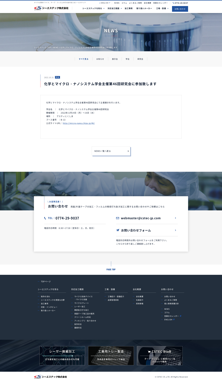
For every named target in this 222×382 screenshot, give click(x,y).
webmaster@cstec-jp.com (141, 218)
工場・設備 (161, 8)
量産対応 (78, 327)
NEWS (116, 3)
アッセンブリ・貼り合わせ (85, 320)
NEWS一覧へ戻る (102, 151)
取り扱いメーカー (144, 8)
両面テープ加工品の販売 (84, 313)
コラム (124, 3)
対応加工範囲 (113, 8)
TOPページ (46, 281)
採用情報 (139, 303)
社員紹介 (139, 300)
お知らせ (100, 59)
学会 (128, 59)
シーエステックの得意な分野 (53, 300)
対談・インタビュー (49, 307)
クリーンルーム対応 (82, 317)
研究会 (140, 59)
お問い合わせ (180, 9)
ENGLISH (104, 3)
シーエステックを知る (92, 8)
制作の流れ (45, 296)
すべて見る (84, 59)
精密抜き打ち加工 (81, 310)
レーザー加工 (79, 306)
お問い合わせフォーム (136, 230)
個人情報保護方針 (171, 303)
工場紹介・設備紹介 (116, 296)
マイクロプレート (81, 303)
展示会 (115, 59)
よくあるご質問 (135, 3)
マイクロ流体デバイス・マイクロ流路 (83, 298)
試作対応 (78, 324)
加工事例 (129, 8)
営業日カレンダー (160, 3)
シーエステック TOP (42, 47)
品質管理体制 (113, 300)
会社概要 (147, 3)
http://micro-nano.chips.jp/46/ (79, 123)
